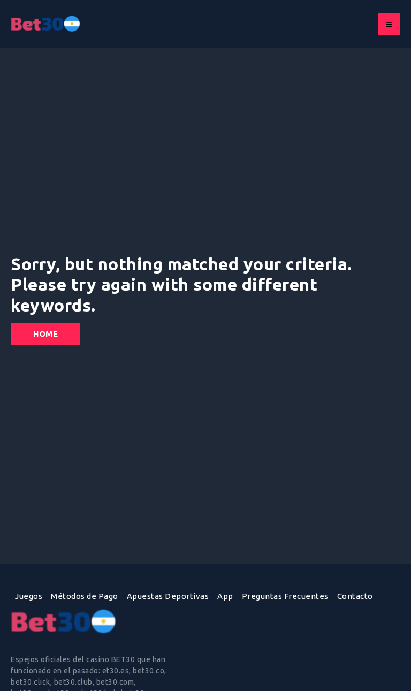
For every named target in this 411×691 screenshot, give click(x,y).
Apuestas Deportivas (168, 596)
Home (45, 333)
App (225, 596)
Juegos (28, 596)
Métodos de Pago (84, 596)
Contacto (355, 596)
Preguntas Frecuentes (285, 596)
